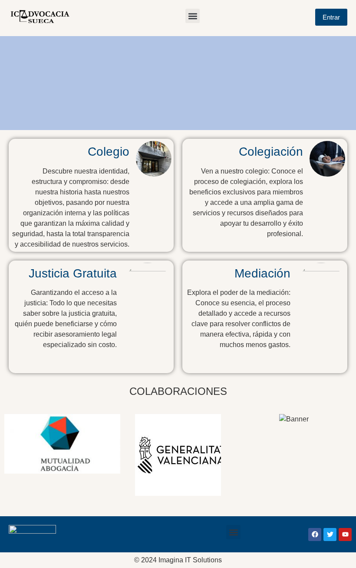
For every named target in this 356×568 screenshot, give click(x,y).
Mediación (262, 273)
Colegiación (271, 151)
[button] (192, 16)
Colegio (108, 151)
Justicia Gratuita (73, 273)
